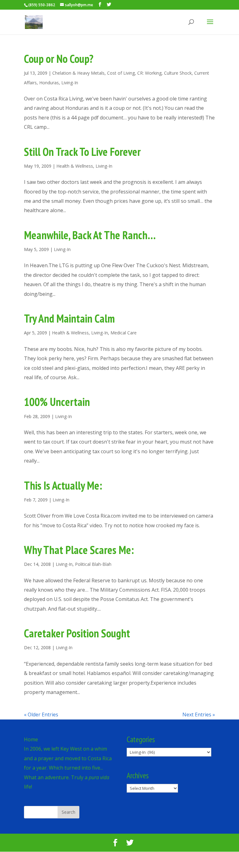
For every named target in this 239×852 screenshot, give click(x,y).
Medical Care (123, 333)
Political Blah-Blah (93, 564)
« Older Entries (41, 714)
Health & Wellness (74, 166)
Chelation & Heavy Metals (78, 73)
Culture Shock (178, 73)
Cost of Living (121, 73)
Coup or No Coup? (58, 58)
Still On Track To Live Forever (82, 151)
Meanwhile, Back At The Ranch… (90, 235)
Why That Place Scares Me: (79, 549)
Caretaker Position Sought (77, 633)
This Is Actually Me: (63, 485)
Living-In (69, 83)
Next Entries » (198, 714)
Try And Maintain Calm (69, 318)
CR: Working (149, 73)
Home (31, 739)
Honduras (49, 83)
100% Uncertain (57, 401)
